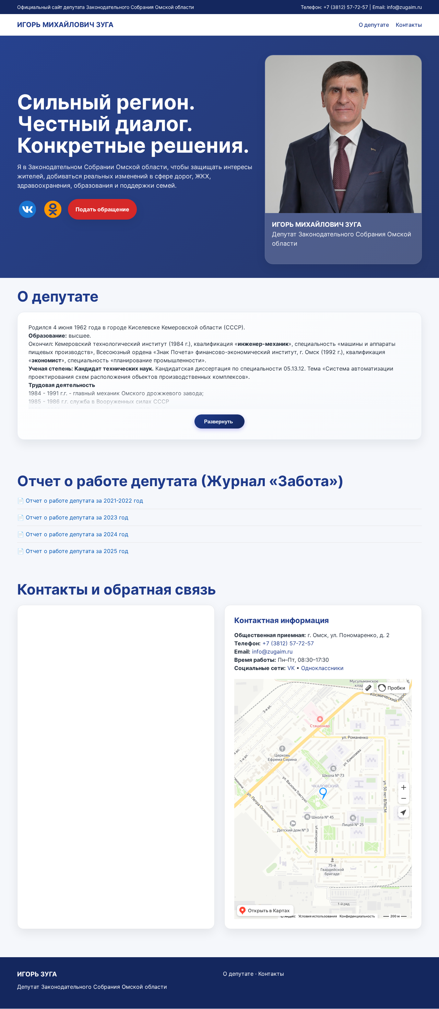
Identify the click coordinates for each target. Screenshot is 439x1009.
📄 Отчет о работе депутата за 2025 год (72, 551)
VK (291, 668)
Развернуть (218, 421)
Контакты (409, 24)
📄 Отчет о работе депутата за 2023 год (72, 517)
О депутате (374, 24)
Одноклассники (322, 668)
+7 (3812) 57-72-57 (345, 7)
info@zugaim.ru (404, 7)
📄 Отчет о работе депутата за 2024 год (72, 534)
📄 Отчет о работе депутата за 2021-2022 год (80, 500)
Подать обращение (102, 209)
